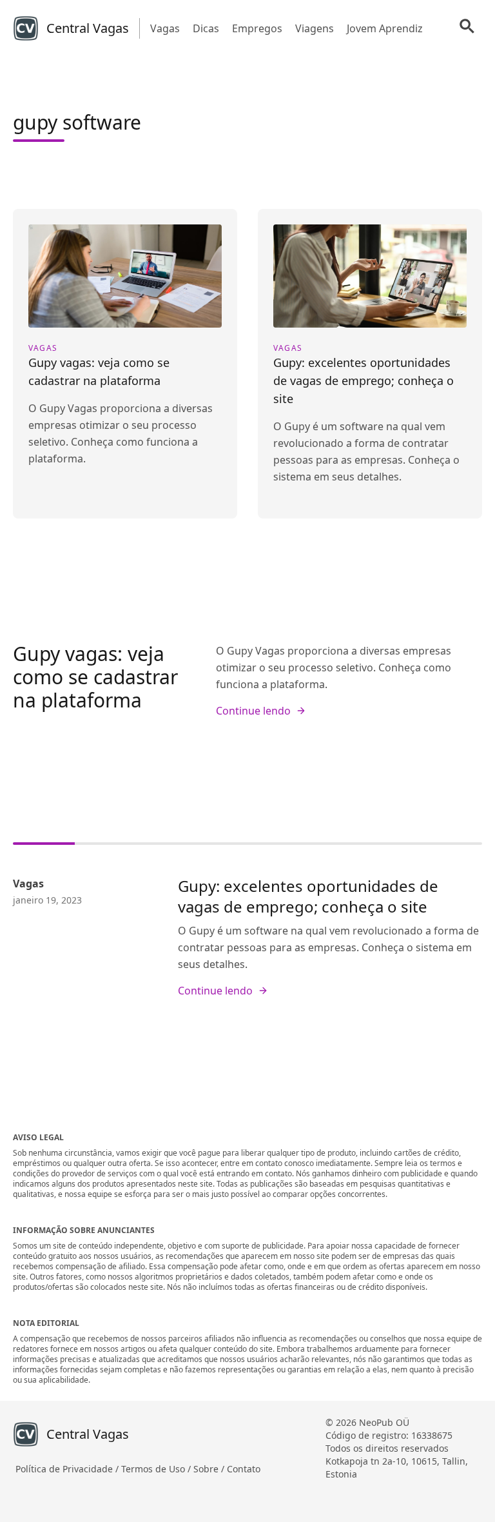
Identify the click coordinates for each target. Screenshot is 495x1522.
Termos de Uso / (157, 1469)
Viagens (314, 28)
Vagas (165, 28)
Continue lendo (253, 711)
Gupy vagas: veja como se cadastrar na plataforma (95, 676)
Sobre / (210, 1469)
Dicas (206, 28)
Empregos (257, 28)
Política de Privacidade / (68, 1469)
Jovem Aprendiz (385, 28)
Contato (243, 1469)
